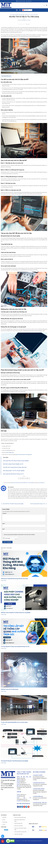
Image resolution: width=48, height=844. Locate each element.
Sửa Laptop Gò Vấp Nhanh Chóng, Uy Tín (13, 474)
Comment (4, 513)
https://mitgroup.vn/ (10, 452)
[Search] (20, 10)
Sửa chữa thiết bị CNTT (25, 14)
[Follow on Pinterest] (24, 807)
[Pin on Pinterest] (23, 478)
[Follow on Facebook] (18, 807)
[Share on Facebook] (19, 478)
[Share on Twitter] (21, 478)
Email (3, 529)
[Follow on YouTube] (29, 807)
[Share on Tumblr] (29, 478)
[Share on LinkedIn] (27, 478)
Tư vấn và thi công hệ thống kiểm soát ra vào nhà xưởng (14, 722)
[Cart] (46, 5)
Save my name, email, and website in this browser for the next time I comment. (19, 534)
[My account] (44, 5)
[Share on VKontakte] (25, 478)
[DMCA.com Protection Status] (10, 840)
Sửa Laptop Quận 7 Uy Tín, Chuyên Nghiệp (13, 470)
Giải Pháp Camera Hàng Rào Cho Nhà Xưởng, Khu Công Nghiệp (15, 612)
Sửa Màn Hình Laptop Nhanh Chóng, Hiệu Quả (14, 467)
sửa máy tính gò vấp (41, 482)
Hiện (10, 76)
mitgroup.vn (23, 779)
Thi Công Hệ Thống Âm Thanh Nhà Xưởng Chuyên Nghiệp (14, 760)
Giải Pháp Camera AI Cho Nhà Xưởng (9, 689)
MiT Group (28, 20)
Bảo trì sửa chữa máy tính (15, 14)
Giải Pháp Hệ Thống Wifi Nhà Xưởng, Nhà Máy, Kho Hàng (14, 578)
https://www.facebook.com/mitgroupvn (24, 454)
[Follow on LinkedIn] (26, 807)
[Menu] (17, 10)
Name (3, 523)
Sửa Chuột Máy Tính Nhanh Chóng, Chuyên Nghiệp (16, 460)
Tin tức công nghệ (34, 14)
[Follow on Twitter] (22, 807)
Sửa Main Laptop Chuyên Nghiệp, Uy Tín (13, 464)
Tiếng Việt (26, 9)
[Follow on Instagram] (20, 807)
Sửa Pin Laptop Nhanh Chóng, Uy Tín (37, 503)
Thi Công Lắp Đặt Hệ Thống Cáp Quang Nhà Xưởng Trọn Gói (15, 646)
